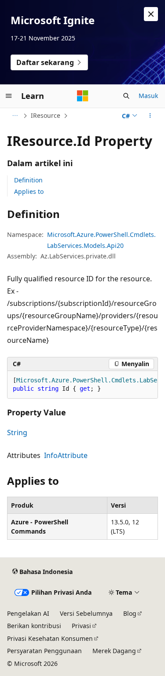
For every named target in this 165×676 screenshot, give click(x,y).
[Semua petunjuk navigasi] (14, 116)
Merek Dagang (114, 651)
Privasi (81, 625)
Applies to (29, 191)
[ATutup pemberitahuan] (151, 14)
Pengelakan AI (28, 613)
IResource (45, 115)
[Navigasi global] (9, 96)
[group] (82, 385)
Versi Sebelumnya (86, 613)
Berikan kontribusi (34, 625)
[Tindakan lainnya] (150, 116)
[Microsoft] (82, 96)
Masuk (148, 95)
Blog (129, 613)
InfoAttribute (66, 455)
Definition (28, 180)
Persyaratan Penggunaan (44, 651)
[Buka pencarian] (126, 96)
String (17, 432)
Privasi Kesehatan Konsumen (50, 638)
